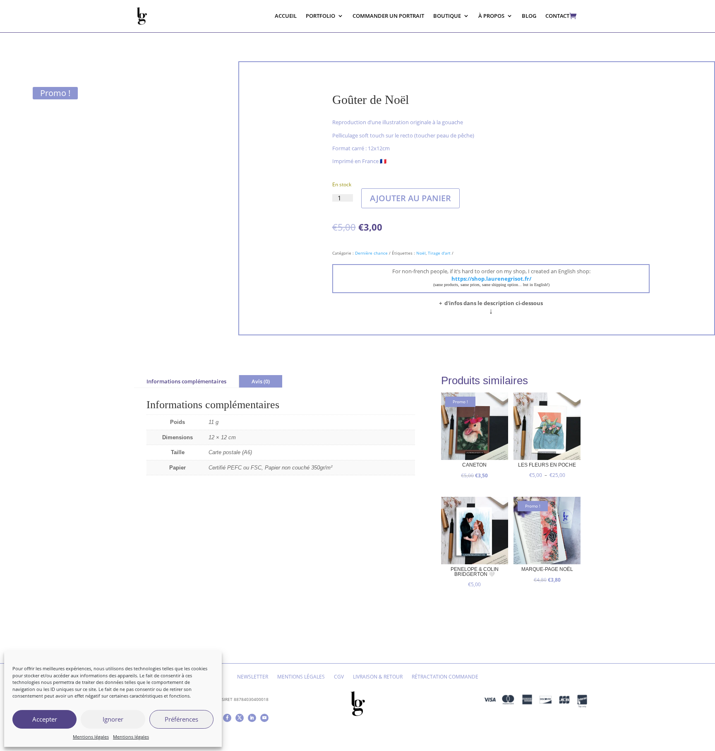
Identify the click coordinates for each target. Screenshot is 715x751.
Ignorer (113, 719)
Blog (529, 15)
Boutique (447, 15)
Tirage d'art (439, 253)
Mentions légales (91, 737)
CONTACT (557, 15)
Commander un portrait (388, 15)
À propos (491, 15)
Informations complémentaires (186, 381)
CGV (339, 677)
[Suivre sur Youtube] (264, 718)
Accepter (44, 719)
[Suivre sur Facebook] (227, 718)
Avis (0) (261, 381)
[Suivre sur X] (239, 718)
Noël (421, 253)
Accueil (286, 15)
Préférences (181, 719)
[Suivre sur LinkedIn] (252, 718)
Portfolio (320, 15)
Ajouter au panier (410, 198)
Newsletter (252, 677)
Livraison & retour (378, 677)
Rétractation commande (445, 677)
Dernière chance (371, 253)
